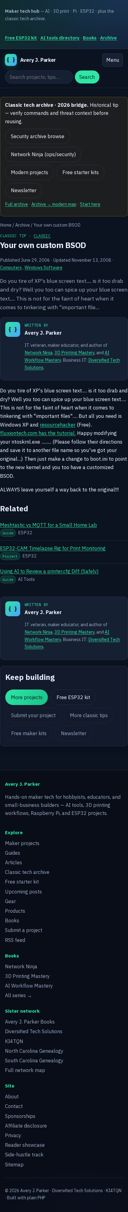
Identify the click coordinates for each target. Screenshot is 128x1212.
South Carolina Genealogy (34, 1060)
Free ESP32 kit (21, 38)
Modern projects (29, 172)
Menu (112, 60)
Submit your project (33, 715)
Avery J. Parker (43, 333)
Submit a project (23, 930)
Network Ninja (39, 352)
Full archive (16, 204)
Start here (90, 204)
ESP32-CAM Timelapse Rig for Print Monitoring (53, 548)
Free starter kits (80, 172)
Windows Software (43, 267)
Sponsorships (20, 1116)
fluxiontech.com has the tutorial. (38, 433)
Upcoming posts (23, 892)
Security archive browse (37, 136)
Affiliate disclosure (26, 1126)
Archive (108, 38)
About (12, 1096)
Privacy (13, 1135)
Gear (10, 901)
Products (15, 911)
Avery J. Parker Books (30, 1022)
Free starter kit (22, 882)
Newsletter (23, 190)
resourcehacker (57, 424)
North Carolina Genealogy (34, 1051)
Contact (14, 1106)
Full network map (25, 1070)
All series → (18, 995)
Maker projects (22, 843)
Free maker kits (29, 733)
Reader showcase (25, 1145)
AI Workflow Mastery (29, 986)
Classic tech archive (27, 872)
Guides (12, 853)
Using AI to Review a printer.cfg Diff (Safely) (49, 571)
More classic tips (89, 715)
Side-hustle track (24, 1154)
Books (90, 38)
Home (5, 225)
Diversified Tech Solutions (33, 1031)
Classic (42, 235)
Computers (11, 267)
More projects (27, 697)
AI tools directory (60, 38)
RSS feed (15, 940)
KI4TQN (14, 1041)
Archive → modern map (53, 204)
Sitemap (14, 1164)
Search (87, 77)
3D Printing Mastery (74, 352)
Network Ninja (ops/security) (43, 154)
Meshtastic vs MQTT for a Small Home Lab (48, 525)
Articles (13, 862)
